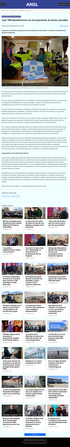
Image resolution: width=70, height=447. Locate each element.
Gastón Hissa (6, 196)
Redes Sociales (37, 442)
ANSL (32, 4)
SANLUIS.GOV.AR (64, 4)
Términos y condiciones (29, 443)
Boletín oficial (45, 442)
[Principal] (3, 4)
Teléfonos (31, 442)
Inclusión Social (15, 196)
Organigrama (25, 442)
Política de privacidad (41, 443)
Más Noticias (35, 434)
